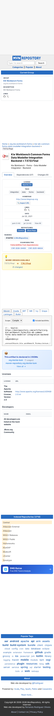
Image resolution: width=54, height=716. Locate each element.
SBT (24, 311)
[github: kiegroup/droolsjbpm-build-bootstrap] (25, 210)
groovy (7, 656)
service (16, 667)
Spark (28, 689)
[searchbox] (20, 63)
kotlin (40, 656)
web (27, 671)
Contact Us (23, 712)
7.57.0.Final (31, 160)
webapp (35, 671)
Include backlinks (42, 320)
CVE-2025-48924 (35, 248)
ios (17, 656)
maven (16, 659)
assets (46, 641)
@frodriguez (37, 683)
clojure (48, 645)
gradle (47, 652)
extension (17, 652)
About (39, 67)
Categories (17, 67)
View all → (21, 366)
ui (22, 671)
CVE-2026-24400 (18, 248)
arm (38, 641)
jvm (33, 656)
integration (14, 192)
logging (7, 660)
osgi (48, 659)
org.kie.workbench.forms (21, 144)
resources (32, 663)
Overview (8, 175)
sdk (47, 663)
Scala (16, 689)
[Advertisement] (27, 27)
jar (27, 223)
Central (21, 230)
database (36, 648)
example (7, 652)
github (39, 652)
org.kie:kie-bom (16, 360)
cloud (8, 648)
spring (25, 667)
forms (31, 192)
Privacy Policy (36, 712)
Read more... (27, 695)
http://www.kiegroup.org (27, 199)
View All (38, 223)
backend (40, 192)
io (13, 656)
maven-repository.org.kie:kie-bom (21, 363)
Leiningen (8, 314)
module (34, 660)
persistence (10, 664)
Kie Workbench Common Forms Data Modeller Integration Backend (30, 157)
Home (4, 144)
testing (47, 667)
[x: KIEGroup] (8, 96)
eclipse (45, 648)
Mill (30, 311)
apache (25, 641)
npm (42, 659)
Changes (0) (43, 175)
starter (38, 667)
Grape (44, 311)
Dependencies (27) (25, 175)
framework (29, 652)
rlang (41, 664)
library (48, 656)
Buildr (18, 314)
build (5, 645)
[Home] (27, 60)
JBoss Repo (31, 230)
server (7, 667)
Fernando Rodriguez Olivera (37, 707)
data (24, 192)
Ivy (37, 311)
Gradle (16, 311)
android (15, 641)
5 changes (17, 267)
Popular (29, 67)
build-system (18, 645)
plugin (21, 663)
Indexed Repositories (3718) (27, 517)
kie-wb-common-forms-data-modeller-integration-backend (26, 145)
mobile (25, 659)
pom (16, 223)
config (15, 648)
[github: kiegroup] (4, 96)
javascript (25, 656)
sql (31, 667)
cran (21, 648)
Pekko (35, 689)
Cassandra (47, 689)
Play (22, 689)
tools (17, 671)
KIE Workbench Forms (12, 81)
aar (6, 641)
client (40, 645)
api (33, 641)
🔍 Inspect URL (23, 203)
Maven (7, 311)
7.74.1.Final (26, 263)
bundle (32, 645)
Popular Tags (27, 636)
